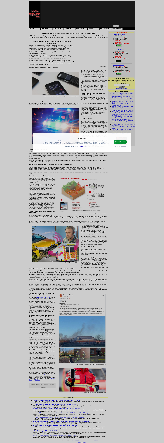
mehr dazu (83, 146)
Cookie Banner (82, 138)
